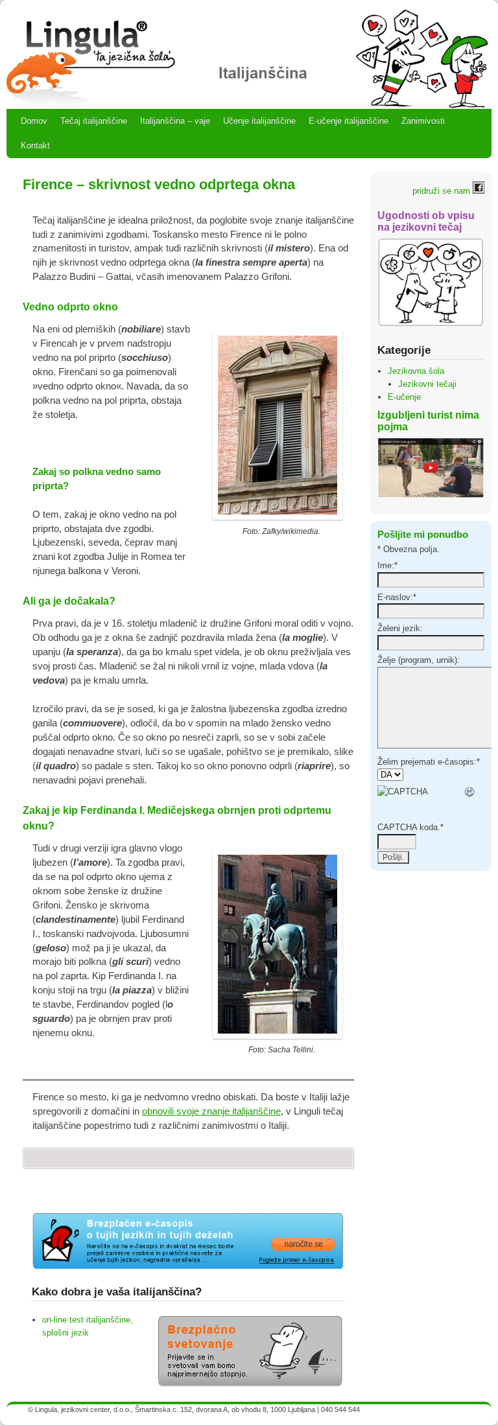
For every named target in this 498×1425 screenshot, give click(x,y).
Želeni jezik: (400, 628)
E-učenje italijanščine (348, 121)
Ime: (387, 565)
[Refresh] (470, 792)
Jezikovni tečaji (427, 384)
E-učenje (404, 397)
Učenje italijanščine (259, 121)
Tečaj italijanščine (93, 121)
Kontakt (35, 145)
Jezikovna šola (416, 371)
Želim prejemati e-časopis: (428, 762)
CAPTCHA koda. (410, 827)
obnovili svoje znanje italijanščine (211, 1111)
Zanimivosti (423, 121)
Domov (34, 121)
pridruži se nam (442, 191)
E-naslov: (396, 597)
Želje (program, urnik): (418, 660)
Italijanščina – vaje (175, 121)
